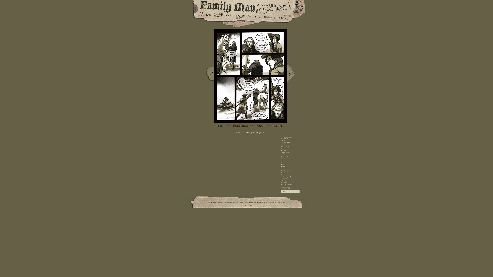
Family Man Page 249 (255, 132)
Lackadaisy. (284, 179)
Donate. (283, 141)
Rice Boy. (283, 181)
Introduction (204, 14)
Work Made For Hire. (287, 184)
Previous (209, 75)
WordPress (231, 202)
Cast (229, 16)
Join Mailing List (286, 143)
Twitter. (283, 167)
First (220, 126)
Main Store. (284, 151)
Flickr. (283, 163)
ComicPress (243, 202)
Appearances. (285, 149)
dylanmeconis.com (286, 161)
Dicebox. (283, 175)
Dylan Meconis (268, 202)
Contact (250, 205)
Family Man (246, 6)
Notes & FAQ (240, 16)
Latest (277, 126)
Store (283, 16)
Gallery (253, 16)
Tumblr (283, 165)
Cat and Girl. (284, 173)
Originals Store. (285, 153)
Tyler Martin (280, 202)
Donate (269, 16)
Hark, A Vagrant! (286, 177)
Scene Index (218, 16)
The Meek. (284, 183)
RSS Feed (243, 205)
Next (291, 73)
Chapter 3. (240, 132)
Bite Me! (283, 159)
